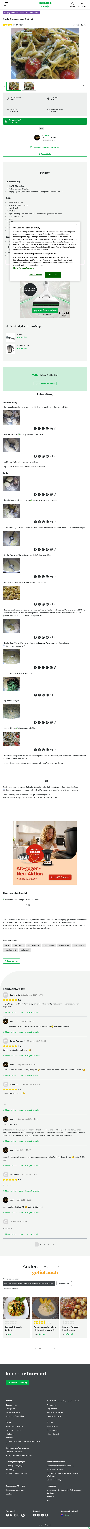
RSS (48, 1500)
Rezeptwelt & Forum (14, 1426)
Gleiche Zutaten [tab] (11, 1289)
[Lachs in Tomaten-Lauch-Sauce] (73, 1308)
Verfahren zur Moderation (16, 1473)
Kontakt (50, 1497)
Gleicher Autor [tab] (64, 1283)
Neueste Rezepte (13, 1412)
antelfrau (41, 1334)
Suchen (50, 1422)
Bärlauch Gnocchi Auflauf (13, 1328)
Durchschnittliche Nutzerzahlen (60, 1466)
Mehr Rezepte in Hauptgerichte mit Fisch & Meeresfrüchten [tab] (29, 1283)
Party (7, 945)
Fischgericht (79, 945)
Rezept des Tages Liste (15, 1416)
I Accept (53, 275)
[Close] (76, 224)
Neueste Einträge (54, 1416)
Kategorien (10, 1409)
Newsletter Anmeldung (17, 1383)
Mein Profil (63, 1401)
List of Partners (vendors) (23, 268)
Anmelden (51, 1405)
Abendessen (64, 945)
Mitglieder (10, 1434)
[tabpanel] (45, 1324)
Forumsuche (52, 1430)
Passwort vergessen (55, 1412)
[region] (45, 251)
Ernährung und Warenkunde (17, 1448)
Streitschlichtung (54, 1480)
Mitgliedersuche (53, 1434)
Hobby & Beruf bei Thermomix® (19, 1455)
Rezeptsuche (11, 1405)
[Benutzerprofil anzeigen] (37, 137)
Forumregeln (11, 1469)
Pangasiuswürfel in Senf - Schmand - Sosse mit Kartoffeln (45, 1329)
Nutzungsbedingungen (15, 1466)
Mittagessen (49, 945)
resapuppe (14, 1174)
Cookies (9, 1494)
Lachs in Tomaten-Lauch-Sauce (71, 1328)
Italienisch (25, 950)
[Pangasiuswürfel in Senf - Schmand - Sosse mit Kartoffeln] (45, 1308)
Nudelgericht (10, 950)
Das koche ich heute (14, 1452)
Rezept (9, 1401)
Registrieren (52, 1409)
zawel (10, 1334)
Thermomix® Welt (13, 1430)
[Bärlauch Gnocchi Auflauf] (16, 1308)
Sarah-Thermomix (17, 1041)
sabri (47, 135)
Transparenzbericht (55, 1469)
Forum (8, 1422)
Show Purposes (35, 275)
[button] (6, 5)
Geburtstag (18, 945)
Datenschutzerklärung (15, 1490)
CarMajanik (15, 995)
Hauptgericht (33, 945)
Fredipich (14, 1084)
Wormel (69, 1334)
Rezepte (9, 1438)
